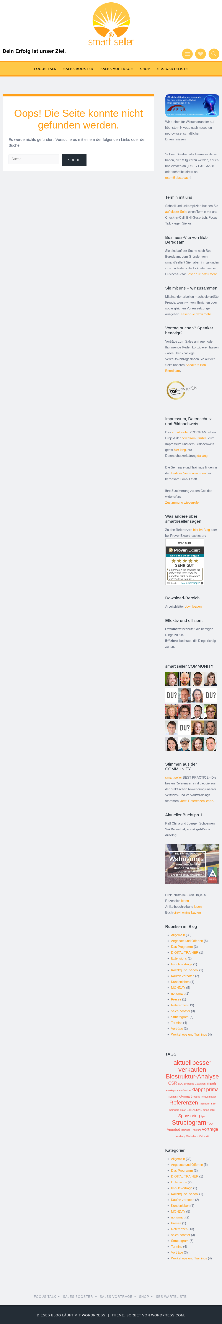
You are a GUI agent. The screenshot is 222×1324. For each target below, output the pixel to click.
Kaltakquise (172, 1090)
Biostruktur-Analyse (192, 1076)
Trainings (185, 1130)
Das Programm (182, 946)
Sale (213, 1103)
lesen (185, 901)
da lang (202, 455)
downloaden (193, 606)
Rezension (204, 1103)
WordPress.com (167, 1315)
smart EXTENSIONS (191, 1110)
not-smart (184, 1096)
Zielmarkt (204, 1136)
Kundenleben (180, 982)
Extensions (179, 958)
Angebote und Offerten (187, 941)
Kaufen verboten (182, 976)
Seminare (174, 1110)
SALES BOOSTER (78, 69)
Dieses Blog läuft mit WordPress (71, 1315)
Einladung (189, 1083)
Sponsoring (189, 1115)
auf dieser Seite (176, 211)
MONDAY (178, 987)
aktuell (182, 1062)
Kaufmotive (185, 1090)
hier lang (180, 450)
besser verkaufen (194, 1066)
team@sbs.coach (177, 177)
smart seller (209, 1110)
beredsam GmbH (193, 438)
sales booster (180, 1011)
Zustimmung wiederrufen (182, 502)
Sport (203, 1116)
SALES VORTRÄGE (116, 69)
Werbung (180, 1136)
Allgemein (178, 935)
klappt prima (205, 1089)
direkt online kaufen (187, 912)
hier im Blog (201, 530)
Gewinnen (200, 1083)
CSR (172, 1083)
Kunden (172, 1096)
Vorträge (177, 1028)
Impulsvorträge (181, 964)
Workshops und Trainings (189, 1034)
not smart (177, 993)
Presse (176, 999)
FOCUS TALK (45, 69)
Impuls (211, 1083)
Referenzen (179, 1005)
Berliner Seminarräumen (188, 473)
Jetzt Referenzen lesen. (197, 801)
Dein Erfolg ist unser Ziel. (34, 51)
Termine (176, 1023)
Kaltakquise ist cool (184, 970)
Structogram (180, 1017)
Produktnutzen (208, 1096)
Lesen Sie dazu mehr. (202, 274)
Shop (145, 69)
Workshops (192, 1136)
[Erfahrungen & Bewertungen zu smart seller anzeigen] (184, 584)
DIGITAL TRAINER (184, 952)
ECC (180, 1083)
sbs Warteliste (172, 69)
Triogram (196, 1130)
